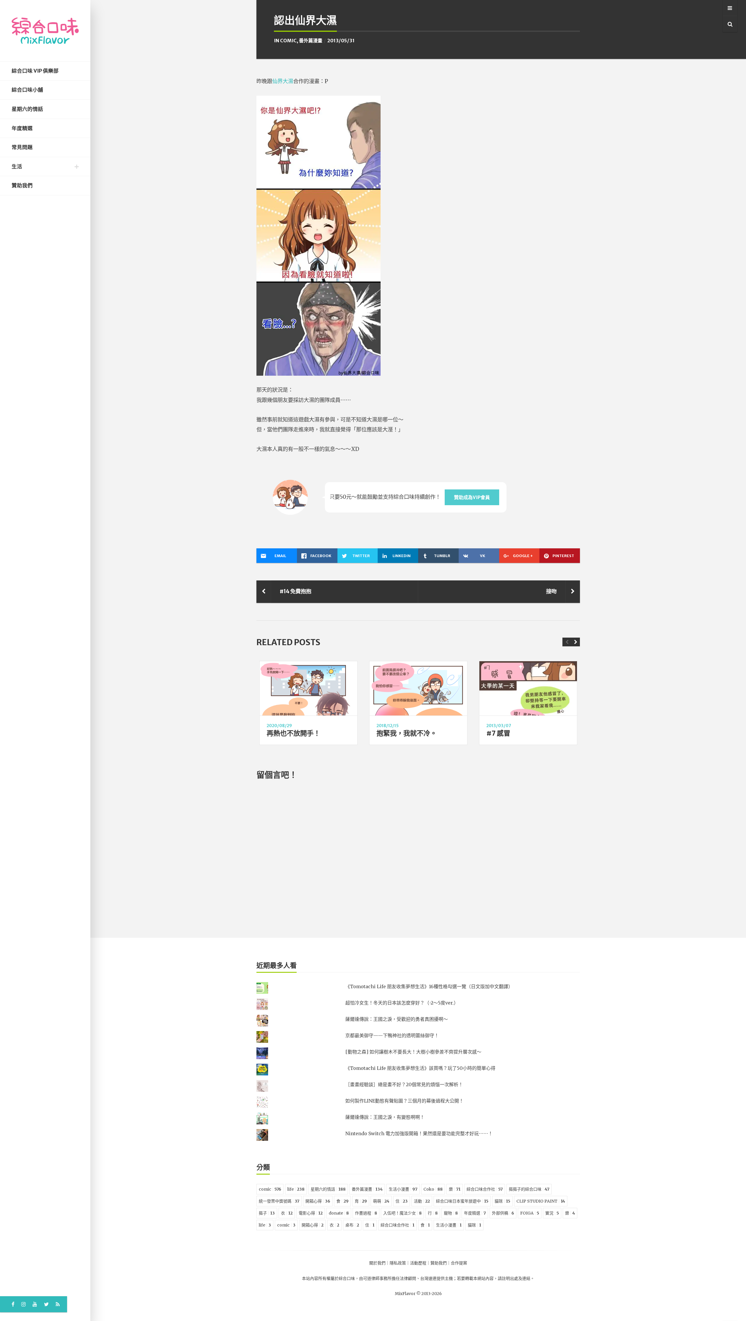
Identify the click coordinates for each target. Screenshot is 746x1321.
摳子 (267, 1213)
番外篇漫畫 (310, 40)
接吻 (551, 591)
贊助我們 (22, 185)
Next (575, 642)
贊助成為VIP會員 (472, 497)
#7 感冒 (498, 733)
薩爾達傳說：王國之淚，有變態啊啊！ (385, 1117)
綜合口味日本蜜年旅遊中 (462, 1201)
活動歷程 (418, 1263)
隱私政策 (398, 1263)
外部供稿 (503, 1213)
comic (288, 40)
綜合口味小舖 (27, 90)
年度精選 (22, 128)
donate (339, 1213)
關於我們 (377, 1263)
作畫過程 (366, 1213)
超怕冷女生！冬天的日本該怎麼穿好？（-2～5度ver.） (401, 1003)
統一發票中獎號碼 (279, 1201)
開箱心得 (317, 1201)
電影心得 (311, 1213)
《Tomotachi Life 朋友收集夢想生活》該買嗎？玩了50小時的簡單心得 (420, 1068)
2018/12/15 (387, 725)
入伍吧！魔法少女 (402, 1213)
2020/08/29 (279, 725)
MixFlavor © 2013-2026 (418, 1293)
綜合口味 (347, 1278)
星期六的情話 (27, 109)
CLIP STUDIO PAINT (540, 1201)
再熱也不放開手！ (293, 733)
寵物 (451, 1213)
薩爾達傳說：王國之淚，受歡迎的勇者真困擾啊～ (396, 1019)
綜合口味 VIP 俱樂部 (35, 71)
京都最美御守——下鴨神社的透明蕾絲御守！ (392, 1035)
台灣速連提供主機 (436, 1278)
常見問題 (22, 147)
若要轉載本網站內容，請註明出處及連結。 (495, 1278)
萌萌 (381, 1201)
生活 (17, 166)
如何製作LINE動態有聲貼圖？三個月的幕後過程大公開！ (404, 1101)
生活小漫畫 (403, 1189)
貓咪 (502, 1201)
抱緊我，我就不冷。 (406, 733)
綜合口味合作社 (485, 1189)
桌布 (352, 1225)
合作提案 (459, 1263)
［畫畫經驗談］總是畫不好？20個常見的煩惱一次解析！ (404, 1084)
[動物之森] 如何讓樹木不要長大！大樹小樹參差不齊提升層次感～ (413, 1052)
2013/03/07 (498, 725)
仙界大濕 (282, 81)
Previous (566, 642)
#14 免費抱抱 (295, 591)
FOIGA (529, 1213)
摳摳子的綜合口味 (529, 1189)
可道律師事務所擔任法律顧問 (389, 1278)
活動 (422, 1201)
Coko (433, 1189)
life (296, 1189)
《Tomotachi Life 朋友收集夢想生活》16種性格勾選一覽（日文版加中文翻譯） (429, 986)
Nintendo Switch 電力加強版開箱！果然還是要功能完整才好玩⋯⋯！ (419, 1133)
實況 (552, 1213)
